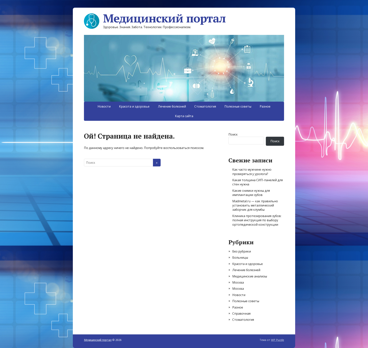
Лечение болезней (172, 106)
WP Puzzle (277, 340)
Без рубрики (241, 251)
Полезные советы (237, 106)
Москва (238, 282)
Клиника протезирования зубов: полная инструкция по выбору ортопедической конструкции (256, 220)
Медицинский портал (164, 18)
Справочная (241, 313)
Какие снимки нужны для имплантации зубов (251, 192)
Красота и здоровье (134, 106)
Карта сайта (184, 116)
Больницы (240, 257)
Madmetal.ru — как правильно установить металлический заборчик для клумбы (255, 205)
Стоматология (205, 106)
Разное (265, 106)
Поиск (233, 134)
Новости (104, 106)
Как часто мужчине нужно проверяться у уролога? (251, 171)
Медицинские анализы (249, 276)
